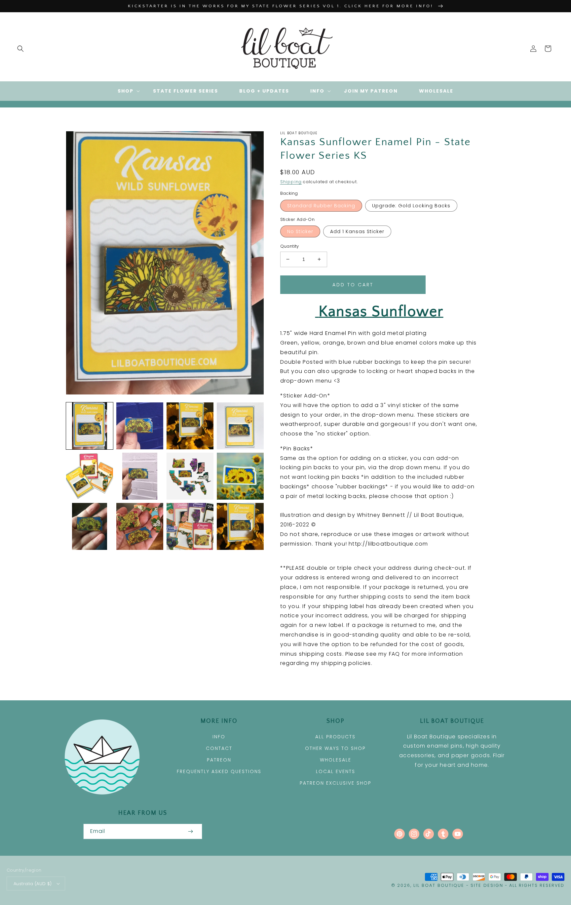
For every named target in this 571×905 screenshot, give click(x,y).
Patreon (219, 760)
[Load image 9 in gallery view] (89, 526)
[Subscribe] (190, 831)
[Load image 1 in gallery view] (89, 425)
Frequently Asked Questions (219, 771)
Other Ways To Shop (335, 748)
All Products (335, 736)
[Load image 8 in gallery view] (240, 476)
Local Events (335, 771)
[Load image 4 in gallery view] (240, 425)
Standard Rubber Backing (321, 205)
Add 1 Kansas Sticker (357, 231)
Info (218, 736)
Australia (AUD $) (33, 884)
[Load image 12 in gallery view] (240, 526)
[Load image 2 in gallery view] (139, 425)
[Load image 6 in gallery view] (139, 476)
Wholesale (335, 760)
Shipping (291, 182)
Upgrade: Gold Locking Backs (411, 205)
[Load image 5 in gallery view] (89, 476)
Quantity (289, 246)
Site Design (487, 885)
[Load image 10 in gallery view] (139, 526)
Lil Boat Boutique (438, 885)
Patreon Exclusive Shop (335, 783)
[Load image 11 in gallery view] (190, 526)
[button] (20, 48)
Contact (219, 748)
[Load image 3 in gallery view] (190, 425)
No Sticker (300, 231)
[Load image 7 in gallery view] (190, 476)
